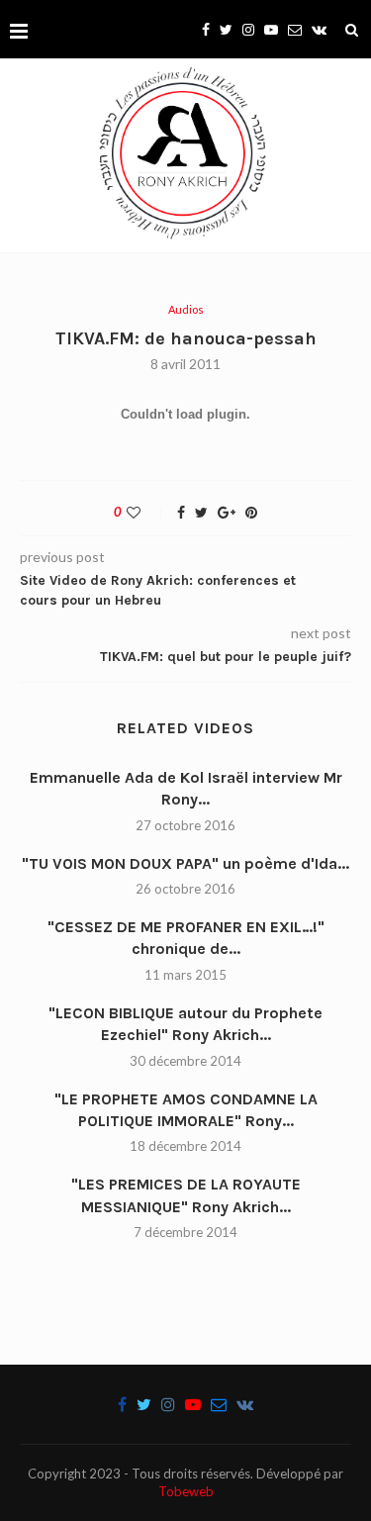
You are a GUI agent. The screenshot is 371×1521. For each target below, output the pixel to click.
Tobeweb (186, 1491)
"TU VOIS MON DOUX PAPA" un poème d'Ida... (185, 863)
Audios (186, 309)
